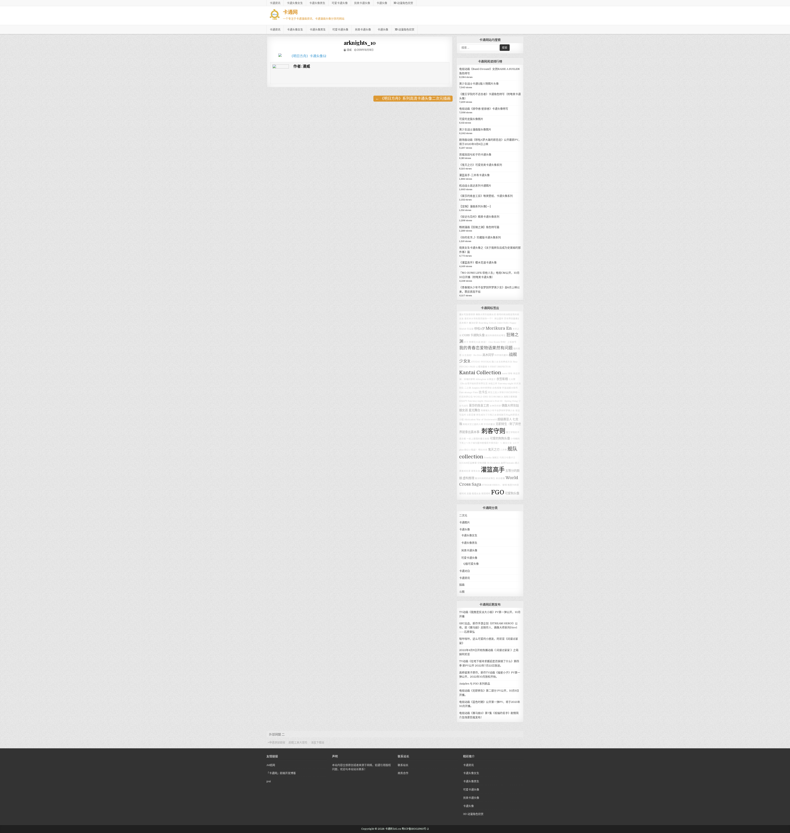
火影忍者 (471, 415)
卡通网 (290, 11)
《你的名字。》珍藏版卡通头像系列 (480, 237)
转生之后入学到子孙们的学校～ (504, 392)
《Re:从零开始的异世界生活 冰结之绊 (478, 383)
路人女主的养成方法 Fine (504, 361)
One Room (494, 342)
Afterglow (481, 379)
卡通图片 (464, 522)
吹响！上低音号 (508, 342)
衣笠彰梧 (502, 379)
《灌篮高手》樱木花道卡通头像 (478, 262)
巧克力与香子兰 (507, 457)
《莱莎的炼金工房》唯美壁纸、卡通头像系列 (486, 195)
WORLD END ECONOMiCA (488, 396)
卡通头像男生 (317, 3)
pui (268, 781)
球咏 (510, 373)
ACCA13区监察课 (468, 463)
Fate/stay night (505, 383)
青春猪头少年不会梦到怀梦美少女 (498, 410)
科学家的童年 (501, 355)
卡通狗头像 (477, 335)
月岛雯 (470, 329)
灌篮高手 (493, 469)
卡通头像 (381, 3)
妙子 (466, 342)
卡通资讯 (275, 3)
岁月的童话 (489, 424)
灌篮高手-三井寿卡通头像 (474, 175)
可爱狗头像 (512, 493)
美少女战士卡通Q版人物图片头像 (479, 83)
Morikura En (499, 328)
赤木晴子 (463, 323)
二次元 (463, 515)
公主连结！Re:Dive (472, 355)
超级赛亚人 (504, 419)
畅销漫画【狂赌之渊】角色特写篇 (479, 227)
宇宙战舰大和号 (510, 388)
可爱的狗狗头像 (500, 438)
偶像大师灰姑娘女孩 (486, 314)
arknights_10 (360, 42)
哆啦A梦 (479, 328)
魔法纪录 (473, 323)
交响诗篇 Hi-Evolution (488, 463)
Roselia (487, 457)
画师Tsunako (507, 463)
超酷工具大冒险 (298, 742)
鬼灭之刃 (494, 449)
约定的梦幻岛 (466, 396)
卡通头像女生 (295, 3)
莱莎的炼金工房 (479, 405)
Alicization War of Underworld (480, 419)
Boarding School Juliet (491, 323)
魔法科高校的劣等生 (495, 335)
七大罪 (512, 379)
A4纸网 (270, 765)
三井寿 (503, 449)
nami (504, 373)
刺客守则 (493, 431)
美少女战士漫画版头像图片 (475, 129)
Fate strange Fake (468, 392)
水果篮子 (491, 379)
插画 (462, 584)
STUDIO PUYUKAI (481, 361)
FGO (497, 492)
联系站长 (403, 765)
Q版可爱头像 (471, 563)
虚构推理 (468, 478)
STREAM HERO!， (492, 485)
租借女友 (476, 493)
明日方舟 (482, 449)
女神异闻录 (495, 405)
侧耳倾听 (485, 493)
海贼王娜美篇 (510, 396)
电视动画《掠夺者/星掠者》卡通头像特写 (483, 108)
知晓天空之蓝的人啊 (473, 424)
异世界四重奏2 (511, 318)
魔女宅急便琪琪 (467, 314)
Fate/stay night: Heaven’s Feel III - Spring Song (493, 401)
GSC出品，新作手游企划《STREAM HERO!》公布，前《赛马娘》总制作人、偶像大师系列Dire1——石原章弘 (488, 628)
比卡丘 (483, 392)
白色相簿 (496, 388)
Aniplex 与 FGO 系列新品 (474, 683)
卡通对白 (464, 570)
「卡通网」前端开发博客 (281, 773)
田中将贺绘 (486, 388)
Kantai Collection (480, 372)
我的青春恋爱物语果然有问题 (486, 348)
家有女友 (475, 471)
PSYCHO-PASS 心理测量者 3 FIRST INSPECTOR (485, 366)
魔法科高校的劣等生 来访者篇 (490, 478)
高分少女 (507, 443)
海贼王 (495, 457)
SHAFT (463, 401)
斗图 (462, 591)
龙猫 (469, 493)
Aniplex (476, 388)
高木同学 (488, 355)
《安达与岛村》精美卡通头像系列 (479, 216)
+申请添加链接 (276, 742)
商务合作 (403, 773)
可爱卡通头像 (340, 3)
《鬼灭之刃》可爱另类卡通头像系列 (480, 164)
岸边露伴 (498, 318)
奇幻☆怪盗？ (471, 449)
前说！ (484, 342)
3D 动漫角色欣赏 (403, 3)
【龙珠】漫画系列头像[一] (475, 206)
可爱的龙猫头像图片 (471, 118)
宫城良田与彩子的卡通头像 (475, 154)
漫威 (349, 49)
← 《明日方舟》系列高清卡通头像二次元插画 (413, 98)
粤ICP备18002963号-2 (415, 828)
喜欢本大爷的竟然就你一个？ (479, 318)
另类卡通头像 (362, 3)
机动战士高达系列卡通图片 (475, 185)
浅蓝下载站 (317, 742)
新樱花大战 (474, 342)
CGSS (466, 335)
